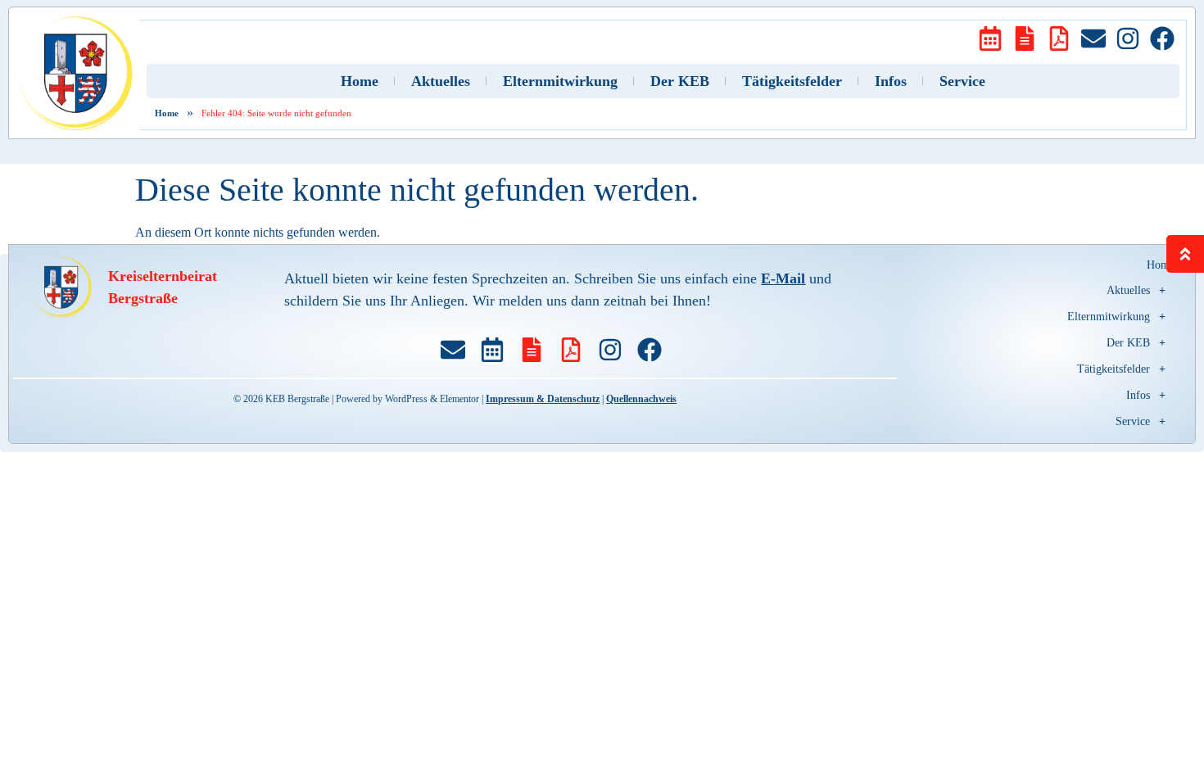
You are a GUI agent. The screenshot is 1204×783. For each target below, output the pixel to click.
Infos (891, 81)
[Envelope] (1093, 38)
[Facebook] (1162, 38)
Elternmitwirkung (560, 81)
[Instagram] (1128, 38)
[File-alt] (1024, 38)
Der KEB (679, 81)
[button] (1048, 291)
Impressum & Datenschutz (543, 399)
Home (359, 81)
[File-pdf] (1059, 38)
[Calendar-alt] (990, 38)
